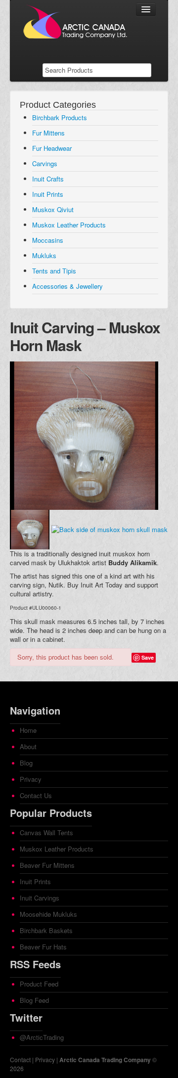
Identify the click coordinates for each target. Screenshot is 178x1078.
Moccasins (47, 240)
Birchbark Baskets (46, 930)
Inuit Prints (47, 194)
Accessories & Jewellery (67, 286)
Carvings (44, 163)
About (28, 746)
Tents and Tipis (54, 270)
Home (28, 730)
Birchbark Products (59, 117)
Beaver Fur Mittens (47, 865)
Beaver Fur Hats (43, 946)
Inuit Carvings (39, 897)
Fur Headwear (52, 148)
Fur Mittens (48, 132)
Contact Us (36, 795)
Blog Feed (34, 1000)
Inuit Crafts (48, 178)
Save (147, 657)
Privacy (31, 779)
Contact (20, 1059)
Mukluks (44, 255)
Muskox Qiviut (53, 209)
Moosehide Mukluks (48, 914)
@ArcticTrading (42, 1037)
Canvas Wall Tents (46, 832)
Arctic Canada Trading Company (105, 1059)
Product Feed (39, 983)
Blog (26, 762)
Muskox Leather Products (69, 224)
